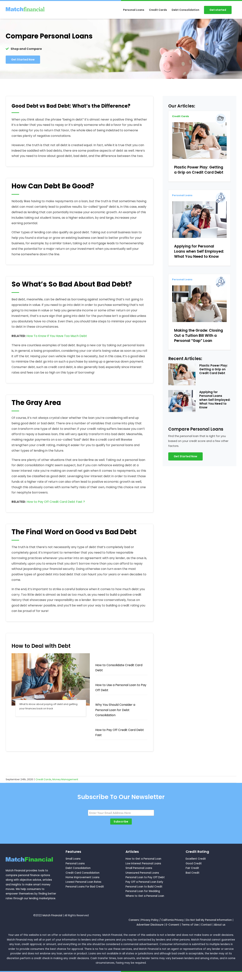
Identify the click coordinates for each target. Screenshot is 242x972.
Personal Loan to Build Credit (144, 886)
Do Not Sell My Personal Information (209, 920)
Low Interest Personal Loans (143, 863)
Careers (134, 920)
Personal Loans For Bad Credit (85, 886)
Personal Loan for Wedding (143, 891)
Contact (206, 925)
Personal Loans (182, 195)
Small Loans (73, 859)
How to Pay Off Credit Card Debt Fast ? (56, 502)
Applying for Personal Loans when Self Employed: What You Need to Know (199, 251)
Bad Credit (192, 873)
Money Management (65, 779)
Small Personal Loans (139, 868)
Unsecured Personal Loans (142, 873)
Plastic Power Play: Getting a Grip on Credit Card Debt (198, 170)
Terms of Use (190, 925)
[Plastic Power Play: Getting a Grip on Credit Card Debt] (199, 140)
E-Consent (172, 925)
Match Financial (52, 915)
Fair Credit (192, 868)
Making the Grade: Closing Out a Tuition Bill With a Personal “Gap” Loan (198, 335)
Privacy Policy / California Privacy (162, 920)
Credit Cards (180, 116)
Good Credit (194, 863)
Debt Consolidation (78, 868)
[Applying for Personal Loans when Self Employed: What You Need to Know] (199, 219)
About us (219, 925)
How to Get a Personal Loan (143, 859)
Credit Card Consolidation (82, 873)
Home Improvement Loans (82, 877)
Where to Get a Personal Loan (145, 896)
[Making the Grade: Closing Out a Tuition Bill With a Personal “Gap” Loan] (199, 303)
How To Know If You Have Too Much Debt (56, 336)
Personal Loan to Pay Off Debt (145, 877)
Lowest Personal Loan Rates (83, 882)
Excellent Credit (196, 859)
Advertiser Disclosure (150, 925)
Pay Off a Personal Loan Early (144, 882)
